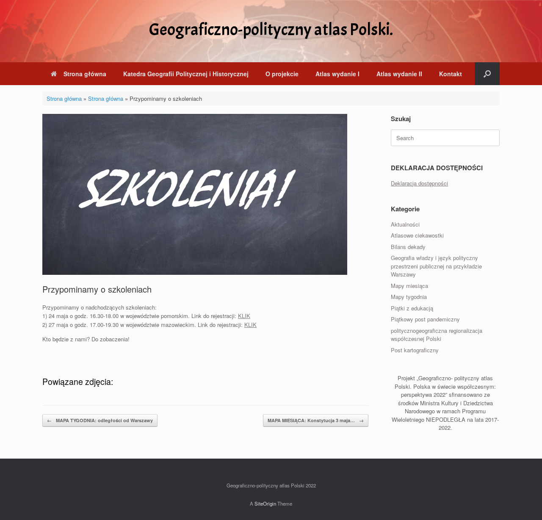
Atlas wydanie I (337, 73)
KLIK (244, 316)
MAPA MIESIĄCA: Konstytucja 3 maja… (316, 420)
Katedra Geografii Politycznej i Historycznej (186, 73)
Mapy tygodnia (409, 297)
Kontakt (450, 73)
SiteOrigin (265, 503)
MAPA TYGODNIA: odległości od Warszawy (100, 420)
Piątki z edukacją (412, 308)
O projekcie (282, 73)
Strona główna (85, 73)
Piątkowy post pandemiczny (425, 319)
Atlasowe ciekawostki (417, 235)
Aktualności (405, 224)
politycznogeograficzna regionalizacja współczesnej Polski (436, 334)
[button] (487, 73)
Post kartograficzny (415, 350)
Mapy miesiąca (409, 286)
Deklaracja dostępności (419, 183)
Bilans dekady (408, 247)
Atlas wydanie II (399, 73)
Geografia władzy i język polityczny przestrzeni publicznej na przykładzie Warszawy (436, 266)
